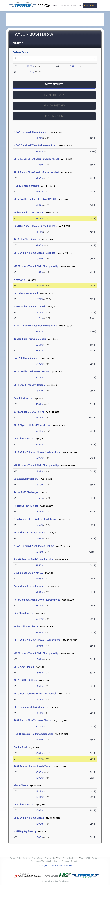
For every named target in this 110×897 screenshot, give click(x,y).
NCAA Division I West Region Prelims (34, 546)
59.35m (39, 164)
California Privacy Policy (33, 858)
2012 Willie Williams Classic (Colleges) (35, 252)
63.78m (30, 66)
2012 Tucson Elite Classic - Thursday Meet (36, 172)
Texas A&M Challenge (26, 492)
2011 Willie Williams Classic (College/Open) (37, 452)
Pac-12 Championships (26, 185)
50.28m (39, 726)
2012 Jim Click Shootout (27, 239)
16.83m (39, 511)
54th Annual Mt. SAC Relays (29, 212)
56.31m (39, 404)
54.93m (39, 578)
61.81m (39, 138)
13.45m (39, 837)
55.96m (39, 444)
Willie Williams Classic (26, 626)
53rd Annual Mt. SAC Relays (29, 411)
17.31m (39, 471)
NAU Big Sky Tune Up (25, 831)
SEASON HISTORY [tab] (54, 105)
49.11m (39, 791)
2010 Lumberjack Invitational (29, 707)
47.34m (39, 739)
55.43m (39, 431)
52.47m (39, 619)
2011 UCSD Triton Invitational (29, 384)
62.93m (39, 151)
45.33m (39, 772)
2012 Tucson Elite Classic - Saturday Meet (36, 158)
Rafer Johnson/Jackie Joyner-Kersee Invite (37, 599)
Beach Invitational (23, 398)
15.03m (39, 672)
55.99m (39, 458)
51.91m (39, 632)
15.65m (39, 498)
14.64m (39, 713)
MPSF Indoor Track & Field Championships (37, 266)
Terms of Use (50, 858)
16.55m (39, 525)
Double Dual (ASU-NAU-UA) (29, 572)
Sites (59, 858)
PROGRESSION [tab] (54, 116)
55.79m (39, 377)
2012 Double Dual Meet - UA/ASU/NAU (35, 199)
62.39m (39, 205)
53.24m (39, 605)
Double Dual (20, 747)
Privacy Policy (16, 858)
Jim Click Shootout (24, 438)
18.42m (72, 66)
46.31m (39, 753)
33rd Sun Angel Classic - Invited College (35, 226)
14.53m (39, 686)
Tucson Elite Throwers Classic (30, 338)
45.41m (39, 797)
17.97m (30, 72)
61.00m (39, 191)
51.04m (39, 592)
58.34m (39, 258)
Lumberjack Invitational (26, 478)
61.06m (39, 245)
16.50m (39, 484)
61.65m (39, 178)
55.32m (39, 390)
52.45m (39, 552)
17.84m (39, 272)
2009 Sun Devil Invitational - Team (32, 766)
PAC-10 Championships (26, 358)
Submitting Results (70, 858)
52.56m (39, 565)
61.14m (39, 232)
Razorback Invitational (26, 293)
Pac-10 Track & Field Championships (33, 559)
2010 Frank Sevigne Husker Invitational (35, 693)
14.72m (39, 699)
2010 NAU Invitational (25, 680)
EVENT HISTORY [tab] (54, 95)
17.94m (39, 299)
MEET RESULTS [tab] (54, 84)
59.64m (39, 345)
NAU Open (19, 279)
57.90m (39, 331)
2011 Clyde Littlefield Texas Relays (32, 425)
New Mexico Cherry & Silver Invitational (35, 519)
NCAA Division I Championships (31, 132)
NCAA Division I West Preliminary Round (35, 145)
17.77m (39, 312)
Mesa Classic (21, 785)
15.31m (39, 659)
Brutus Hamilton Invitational (29, 586)
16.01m (39, 538)
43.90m (39, 824)
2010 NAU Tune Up (24, 666)
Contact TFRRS (86, 858)
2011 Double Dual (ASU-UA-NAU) (32, 371)
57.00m (39, 364)
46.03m (39, 810)
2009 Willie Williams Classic (29, 817)
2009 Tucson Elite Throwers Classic (33, 720)
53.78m (39, 417)
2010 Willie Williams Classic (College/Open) (37, 639)
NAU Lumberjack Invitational (29, 306)
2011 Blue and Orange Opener (30, 532)
